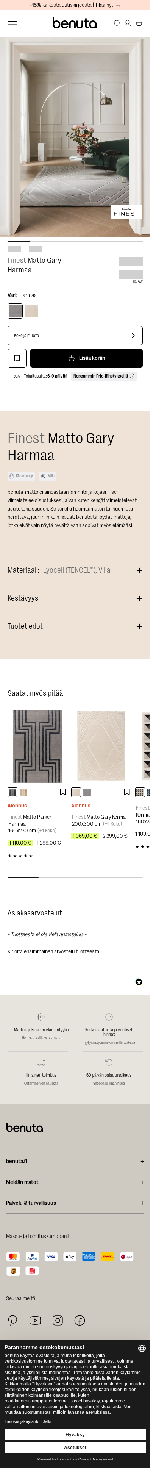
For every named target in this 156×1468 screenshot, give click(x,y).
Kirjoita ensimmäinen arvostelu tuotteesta (53, 951)
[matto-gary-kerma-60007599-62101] (76, 792)
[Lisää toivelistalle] (17, 358)
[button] (75, 951)
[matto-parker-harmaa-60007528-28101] (12, 792)
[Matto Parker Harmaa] (37, 746)
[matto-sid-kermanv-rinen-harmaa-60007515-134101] (140, 792)
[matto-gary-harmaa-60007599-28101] (87, 792)
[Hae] (117, 23)
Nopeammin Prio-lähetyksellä (100, 376)
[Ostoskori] (139, 23)
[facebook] (79, 1320)
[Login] (127, 23)
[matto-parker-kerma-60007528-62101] (23, 792)
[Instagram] (57, 1320)
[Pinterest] (12, 1320)
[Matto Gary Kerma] (101, 746)
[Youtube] (35, 1320)
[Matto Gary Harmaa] (15, 311)
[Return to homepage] (75, 23)
